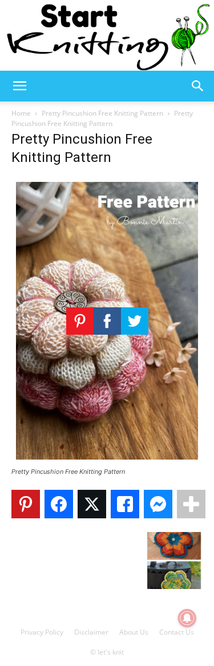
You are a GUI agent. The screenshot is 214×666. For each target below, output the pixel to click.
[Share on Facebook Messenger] (158, 504)
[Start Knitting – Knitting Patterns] (107, 35)
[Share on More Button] (191, 504)
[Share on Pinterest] (25, 504)
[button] (19, 86)
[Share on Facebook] (59, 504)
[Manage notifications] (187, 618)
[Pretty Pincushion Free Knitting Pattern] (107, 461)
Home (21, 113)
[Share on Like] (125, 504)
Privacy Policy (42, 632)
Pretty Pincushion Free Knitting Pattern (102, 113)
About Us (133, 632)
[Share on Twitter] (92, 504)
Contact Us (176, 632)
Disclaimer (91, 632)
